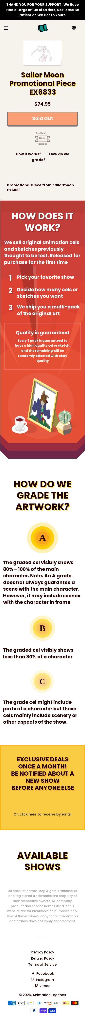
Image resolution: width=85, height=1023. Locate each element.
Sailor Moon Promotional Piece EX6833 (42, 83)
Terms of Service (42, 964)
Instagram (44, 979)
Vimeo (45, 985)
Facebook (45, 973)
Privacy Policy (42, 952)
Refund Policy (42, 958)
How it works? (28, 154)
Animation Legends (49, 995)
